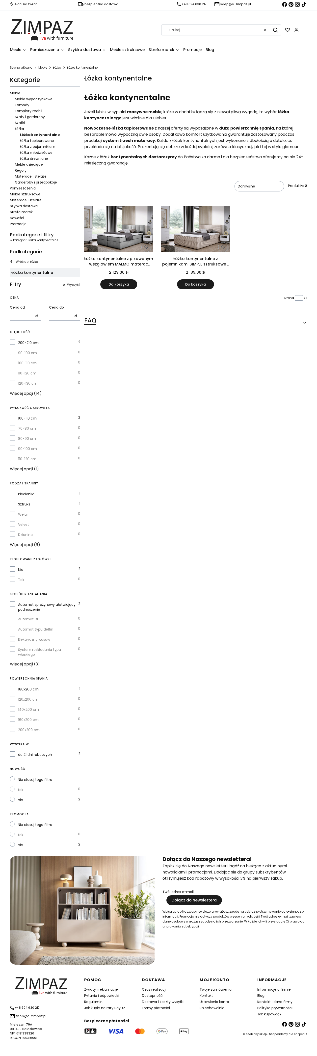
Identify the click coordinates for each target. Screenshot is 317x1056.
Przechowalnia (212, 1007)
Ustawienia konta (214, 1001)
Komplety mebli (28, 110)
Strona (289, 298)
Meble (42, 67)
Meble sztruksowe (25, 194)
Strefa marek (21, 212)
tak (20, 789)
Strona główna (21, 67)
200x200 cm (29, 729)
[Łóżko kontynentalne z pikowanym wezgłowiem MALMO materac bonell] (118, 230)
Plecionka (26, 494)
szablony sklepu (257, 1034)
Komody (22, 105)
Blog (260, 995)
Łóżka (57, 67)
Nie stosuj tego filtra (35, 779)
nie (20, 799)
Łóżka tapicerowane (37, 140)
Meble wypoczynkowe (34, 99)
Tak (21, 579)
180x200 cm (28, 689)
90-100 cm (27, 352)
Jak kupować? (269, 1014)
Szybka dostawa (24, 206)
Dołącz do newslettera (194, 900)
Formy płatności (156, 1007)
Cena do (56, 307)
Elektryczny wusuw (34, 639)
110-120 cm (27, 373)
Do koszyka (118, 284)
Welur (23, 514)
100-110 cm (27, 363)
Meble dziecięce (29, 164)
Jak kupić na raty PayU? (104, 1007)
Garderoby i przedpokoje (36, 182)
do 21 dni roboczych (35, 754)
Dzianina (25, 534)
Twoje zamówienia (216, 989)
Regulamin (93, 1001)
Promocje (18, 223)
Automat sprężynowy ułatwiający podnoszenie (47, 607)
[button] (275, 30)
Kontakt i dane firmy (274, 1001)
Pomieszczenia (23, 188)
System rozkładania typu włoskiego (39, 652)
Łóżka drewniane (34, 158)
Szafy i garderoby (30, 116)
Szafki (20, 122)
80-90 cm (27, 438)
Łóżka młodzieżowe (36, 152)
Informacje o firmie (274, 989)
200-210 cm (28, 342)
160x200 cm (28, 719)
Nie (20, 569)
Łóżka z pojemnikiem (37, 146)
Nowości (17, 217)
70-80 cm (27, 428)
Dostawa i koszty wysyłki (163, 1001)
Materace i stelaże (31, 176)
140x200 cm (28, 709)
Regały (20, 170)
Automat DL (28, 619)
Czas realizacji (154, 989)
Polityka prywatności (274, 1007)
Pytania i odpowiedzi (101, 995)
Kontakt (206, 995)
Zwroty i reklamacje (101, 989)
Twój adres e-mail (178, 891)
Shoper (299, 1034)
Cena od (17, 307)
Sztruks (24, 504)
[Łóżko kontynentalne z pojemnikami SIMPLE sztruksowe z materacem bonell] (195, 230)
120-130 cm (27, 383)
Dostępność (152, 995)
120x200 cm (28, 699)
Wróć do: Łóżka (27, 262)
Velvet (23, 524)
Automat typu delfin (35, 629)
